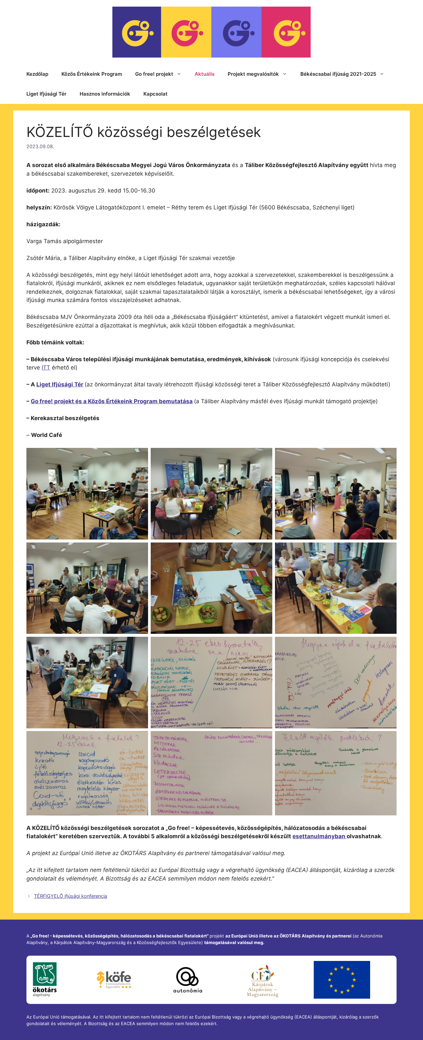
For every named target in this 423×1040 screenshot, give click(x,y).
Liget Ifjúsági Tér (46, 94)
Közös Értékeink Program (91, 74)
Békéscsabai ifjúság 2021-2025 (338, 74)
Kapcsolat (155, 94)
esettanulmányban (319, 836)
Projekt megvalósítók (253, 74)
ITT (46, 367)
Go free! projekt (154, 74)
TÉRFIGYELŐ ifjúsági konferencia (70, 896)
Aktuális (204, 74)
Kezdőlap (37, 74)
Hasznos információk (105, 94)
